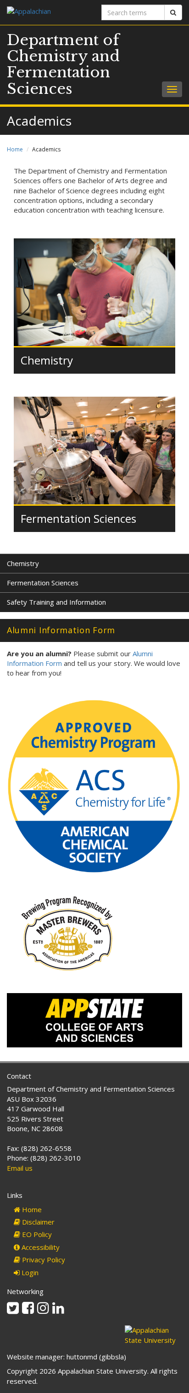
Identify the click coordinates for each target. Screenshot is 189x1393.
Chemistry (47, 360)
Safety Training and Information (56, 602)
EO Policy (36, 1234)
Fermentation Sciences (78, 518)
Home (15, 149)
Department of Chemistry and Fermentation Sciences (63, 64)
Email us (20, 1168)
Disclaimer (37, 1221)
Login (29, 1272)
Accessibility (40, 1247)
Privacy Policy (42, 1259)
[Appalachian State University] (47, 12)
